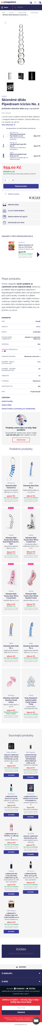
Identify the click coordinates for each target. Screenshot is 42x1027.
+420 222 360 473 (12, 435)
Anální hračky (22, 13)
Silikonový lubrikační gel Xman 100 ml (18, 155)
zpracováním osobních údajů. (26, 1019)
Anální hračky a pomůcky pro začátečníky (18, 409)
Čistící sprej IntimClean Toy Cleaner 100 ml (17, 135)
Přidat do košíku (21, 186)
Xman (12, 152)
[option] (21, 250)
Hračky (11, 13)
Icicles (4, 96)
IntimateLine (14, 132)
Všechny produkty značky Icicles (21, 953)
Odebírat (21, 1012)
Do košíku (11, 775)
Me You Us (13, 142)
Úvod (3, 13)
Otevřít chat (21, 440)
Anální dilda (34, 13)
